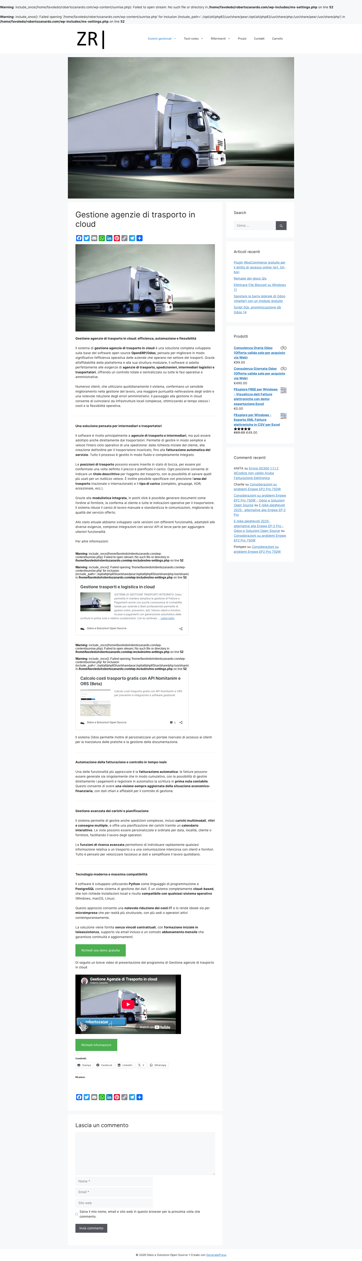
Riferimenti (218, 38)
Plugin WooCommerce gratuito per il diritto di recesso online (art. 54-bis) (259, 267)
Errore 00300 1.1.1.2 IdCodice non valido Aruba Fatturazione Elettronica (256, 473)
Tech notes (191, 38)
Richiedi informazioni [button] (96, 1045)
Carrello (277, 38)
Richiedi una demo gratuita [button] (100, 950)
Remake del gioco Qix (250, 278)
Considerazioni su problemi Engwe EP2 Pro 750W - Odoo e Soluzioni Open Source (260, 500)
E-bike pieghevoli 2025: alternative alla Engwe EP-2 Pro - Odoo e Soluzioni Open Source (259, 526)
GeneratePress (216, 1255)
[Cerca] (281, 225)
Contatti (259, 38)
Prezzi (242, 38)
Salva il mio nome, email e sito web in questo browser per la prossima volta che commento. (140, 1214)
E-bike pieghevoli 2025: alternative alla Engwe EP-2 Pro (260, 510)
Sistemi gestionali (160, 38)
